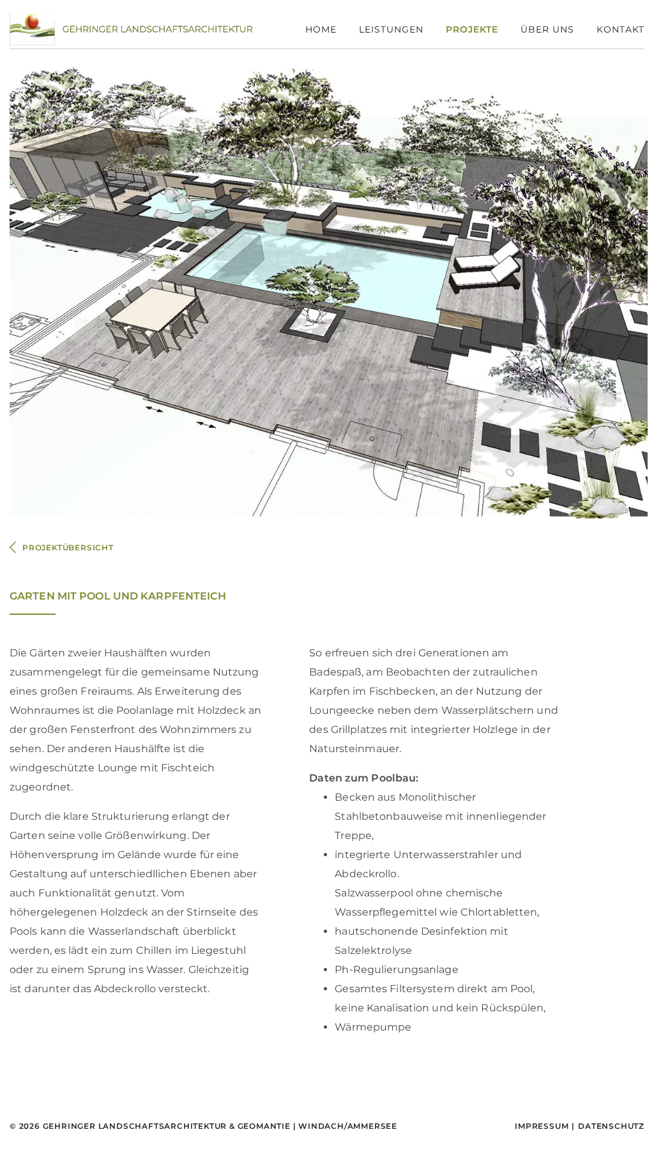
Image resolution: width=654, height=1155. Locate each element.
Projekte (472, 29)
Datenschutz (611, 1126)
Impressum (541, 1126)
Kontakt (620, 29)
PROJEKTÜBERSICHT (68, 547)
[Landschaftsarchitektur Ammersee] (131, 28)
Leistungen (391, 29)
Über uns (547, 29)
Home (321, 29)
